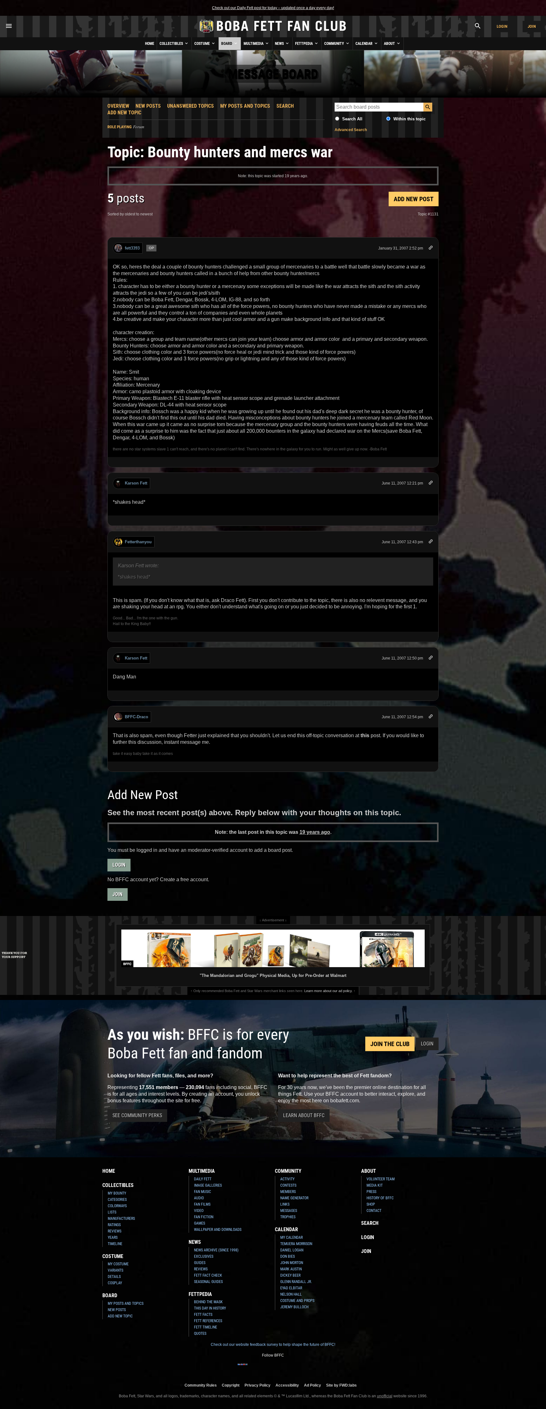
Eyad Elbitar (291, 1288)
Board (227, 43)
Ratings (114, 1225)
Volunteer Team (381, 1179)
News (280, 43)
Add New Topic (124, 113)
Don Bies (287, 1256)
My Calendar (291, 1237)
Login (502, 26)
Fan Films (202, 1204)
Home (149, 43)
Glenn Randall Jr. (296, 1282)
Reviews (114, 1231)
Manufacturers (121, 1218)
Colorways (117, 1206)
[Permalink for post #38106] (430, 542)
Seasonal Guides (208, 1282)
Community (334, 43)
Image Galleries (208, 1185)
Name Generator (294, 1198)
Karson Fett (136, 483)
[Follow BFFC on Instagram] (253, 1368)
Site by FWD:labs (341, 1385)
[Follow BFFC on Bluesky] (303, 1368)
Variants (115, 1270)
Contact (374, 1210)
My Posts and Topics (245, 106)
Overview (118, 106)
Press (371, 1191)
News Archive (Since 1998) (216, 1250)
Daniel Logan (291, 1250)
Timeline (115, 1244)
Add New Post (414, 199)
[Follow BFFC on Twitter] (263, 1368)
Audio (199, 1198)
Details (114, 1276)
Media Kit (375, 1185)
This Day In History (210, 1308)
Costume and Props (297, 1300)
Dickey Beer (290, 1275)
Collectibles (172, 43)
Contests (288, 1185)
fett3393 (132, 248)
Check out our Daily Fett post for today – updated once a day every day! (273, 8)
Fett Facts (203, 1314)
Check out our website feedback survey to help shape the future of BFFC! (273, 1344)
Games (199, 1223)
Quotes (200, 1333)
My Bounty (117, 1193)
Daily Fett (202, 1179)
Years (113, 1237)
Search (285, 106)
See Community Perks (137, 1115)
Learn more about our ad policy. (328, 991)
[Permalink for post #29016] (430, 248)
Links (284, 1204)
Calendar (364, 43)
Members (288, 1191)
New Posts (148, 106)
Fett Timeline (205, 1327)
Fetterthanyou (138, 541)
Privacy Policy (257, 1385)
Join (532, 26)
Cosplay (115, 1283)
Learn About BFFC (304, 1115)
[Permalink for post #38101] (430, 483)
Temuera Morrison (296, 1244)
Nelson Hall (291, 1294)
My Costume (118, 1264)
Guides (199, 1263)
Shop (371, 1204)
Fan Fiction (203, 1217)
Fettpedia (304, 43)
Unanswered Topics (190, 106)
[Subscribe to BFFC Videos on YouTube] (283, 1368)
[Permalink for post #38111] (430, 717)
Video (198, 1210)
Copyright (231, 1385)
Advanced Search (351, 130)
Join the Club (390, 1044)
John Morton (291, 1263)
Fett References (208, 1321)
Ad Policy (312, 1385)
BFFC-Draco (136, 716)
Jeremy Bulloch (294, 1307)
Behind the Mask (208, 1302)
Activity (287, 1179)
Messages (288, 1210)
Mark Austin (291, 1269)
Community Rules (201, 1385)
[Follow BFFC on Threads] (293, 1368)
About (390, 43)
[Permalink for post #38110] (430, 658)
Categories (117, 1199)
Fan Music (202, 1191)
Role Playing (119, 126)
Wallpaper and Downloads (217, 1229)
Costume (202, 43)
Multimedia (254, 43)
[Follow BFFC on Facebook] (243, 1368)
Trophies (287, 1217)
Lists (112, 1212)
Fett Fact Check (208, 1275)
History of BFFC (380, 1198)
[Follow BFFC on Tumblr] (273, 1368)
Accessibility (287, 1385)
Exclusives (203, 1256)
